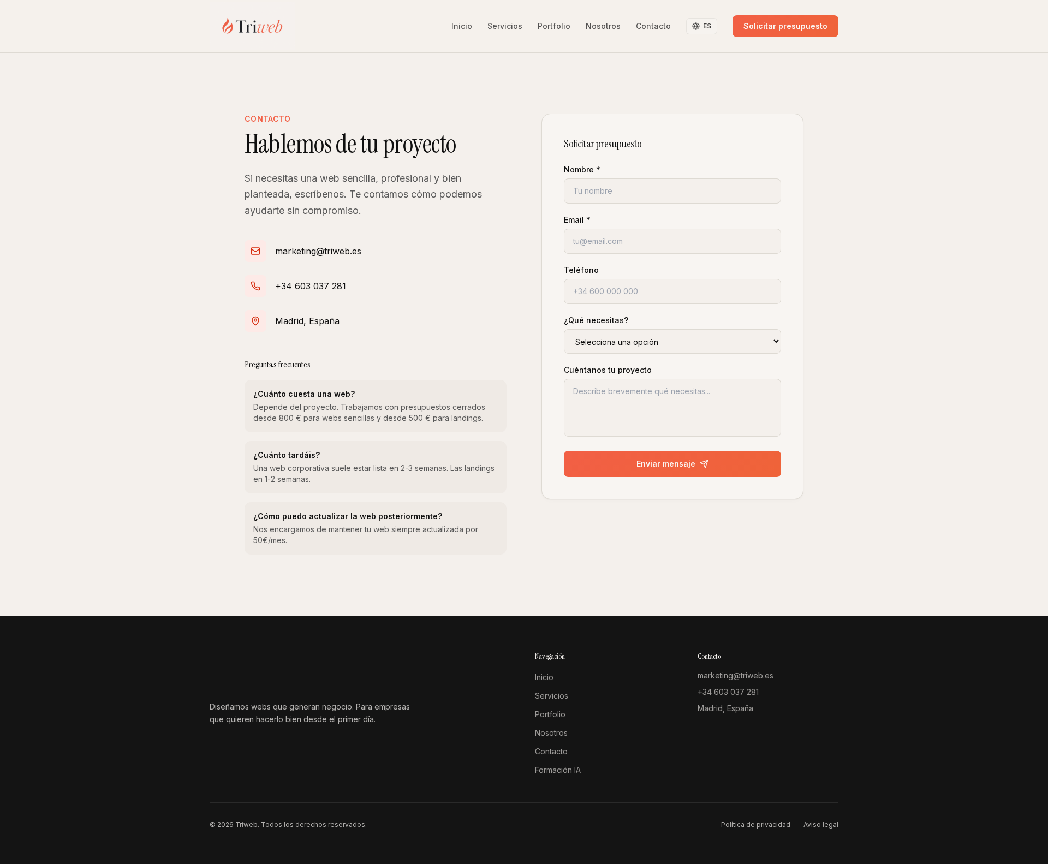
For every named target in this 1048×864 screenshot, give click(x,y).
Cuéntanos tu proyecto (608, 369)
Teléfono (581, 270)
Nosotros (603, 26)
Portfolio (554, 26)
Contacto (653, 26)
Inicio (461, 26)
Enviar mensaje (665, 463)
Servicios (504, 26)
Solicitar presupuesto (785, 26)
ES (707, 26)
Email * (577, 219)
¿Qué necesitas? (596, 320)
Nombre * (582, 169)
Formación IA (558, 769)
